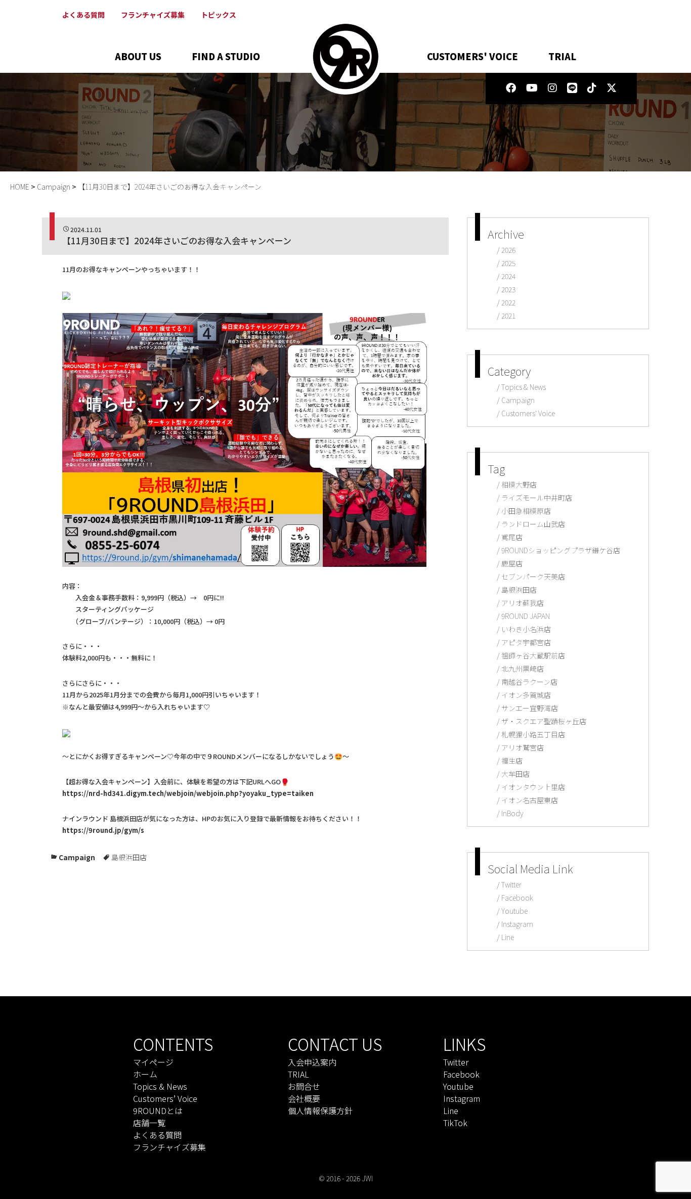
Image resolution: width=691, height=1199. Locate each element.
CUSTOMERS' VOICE (472, 56)
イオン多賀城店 (526, 695)
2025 (508, 263)
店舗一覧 (149, 1123)
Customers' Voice (528, 413)
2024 (508, 276)
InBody (512, 813)
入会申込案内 (312, 1062)
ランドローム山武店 (533, 524)
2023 (508, 289)
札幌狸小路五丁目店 (533, 734)
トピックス (218, 15)
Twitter (511, 884)
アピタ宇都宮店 (526, 642)
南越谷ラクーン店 (529, 682)
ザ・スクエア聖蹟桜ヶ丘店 (543, 721)
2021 (508, 315)
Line (507, 937)
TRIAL (562, 56)
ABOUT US (138, 56)
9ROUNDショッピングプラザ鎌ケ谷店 (560, 550)
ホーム (145, 1074)
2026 (508, 250)
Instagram (517, 924)
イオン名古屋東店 (529, 800)
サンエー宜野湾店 (529, 708)
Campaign (77, 857)
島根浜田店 (129, 857)
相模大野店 (519, 484)
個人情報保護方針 (320, 1110)
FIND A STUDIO (226, 56)
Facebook (517, 898)
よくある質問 (83, 15)
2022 (508, 302)
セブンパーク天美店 (533, 576)
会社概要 (304, 1098)
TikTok (455, 1123)
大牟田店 (515, 774)
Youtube (514, 911)
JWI (367, 1178)
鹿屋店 (512, 563)
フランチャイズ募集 (153, 15)
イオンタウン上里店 (533, 787)
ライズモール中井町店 (536, 498)
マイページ (153, 1062)
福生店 (512, 761)
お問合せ (304, 1086)
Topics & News (523, 387)
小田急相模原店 (526, 511)
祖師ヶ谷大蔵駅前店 (533, 655)
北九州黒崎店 (522, 668)
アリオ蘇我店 (522, 603)
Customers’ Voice (165, 1098)
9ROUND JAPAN (525, 616)
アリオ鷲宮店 (522, 747)
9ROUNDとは (158, 1110)
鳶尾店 (512, 537)
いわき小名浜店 (526, 629)
